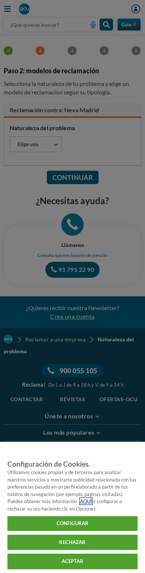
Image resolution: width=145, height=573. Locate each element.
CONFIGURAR (72, 523)
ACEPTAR (73, 561)
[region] (72, 507)
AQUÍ (86, 501)
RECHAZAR (72, 542)
